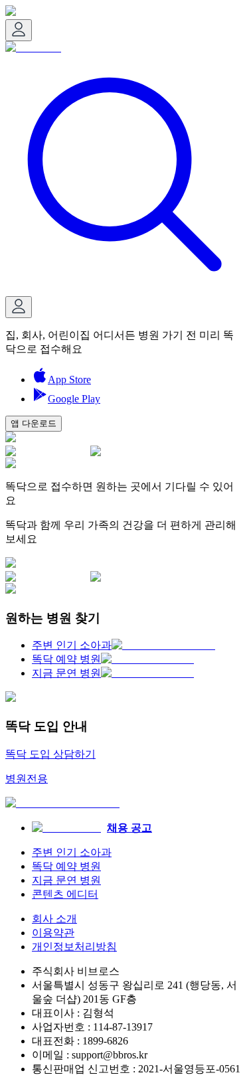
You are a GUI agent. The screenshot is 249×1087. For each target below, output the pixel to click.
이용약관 (53, 932)
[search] (124, 289)
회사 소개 (54, 918)
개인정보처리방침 (74, 946)
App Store (69, 379)
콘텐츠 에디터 (65, 894)
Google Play (74, 398)
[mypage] (18, 30)
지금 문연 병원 (66, 880)
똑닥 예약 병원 (66, 866)
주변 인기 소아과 (72, 852)
